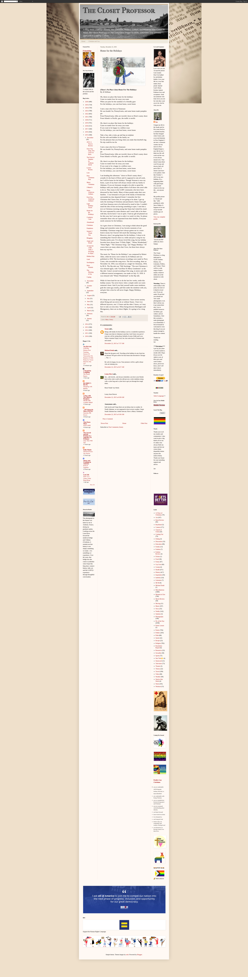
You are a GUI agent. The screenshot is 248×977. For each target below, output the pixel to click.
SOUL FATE (87, 425)
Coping (89, 277)
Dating (157, 539)
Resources (158, 650)
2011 (87, 333)
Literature (158, 580)
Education (158, 544)
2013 (87, 327)
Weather (158, 677)
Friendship (87, 51)
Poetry (111, 319)
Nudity (157, 611)
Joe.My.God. (87, 346)
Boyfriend (158, 524)
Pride (157, 635)
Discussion (158, 541)
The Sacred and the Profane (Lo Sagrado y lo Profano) (87, 436)
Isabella (157, 577)
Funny (157, 562)
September (90, 290)
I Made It (89, 187)
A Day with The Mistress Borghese (87, 397)
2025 (87, 105)
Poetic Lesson (159, 625)
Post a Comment (108, 419)
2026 (87, 101)
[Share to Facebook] (129, 317)
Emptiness (90, 228)
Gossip (157, 567)
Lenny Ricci (109, 374)
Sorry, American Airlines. (90, 192)
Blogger (139, 954)
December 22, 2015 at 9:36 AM (114, 414)
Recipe (157, 640)
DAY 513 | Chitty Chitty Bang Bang (87, 478)
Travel (157, 671)
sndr (127, 954)
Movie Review (160, 599)
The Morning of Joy (90, 272)
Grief (88, 259)
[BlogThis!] (125, 317)
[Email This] (123, 317)
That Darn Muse (86, 423)
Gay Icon (158, 564)
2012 (87, 330)
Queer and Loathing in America (87, 462)
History (157, 572)
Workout (158, 686)
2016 (87, 132)
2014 (87, 324)
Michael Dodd (109, 350)
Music (107, 319)
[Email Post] (119, 316)
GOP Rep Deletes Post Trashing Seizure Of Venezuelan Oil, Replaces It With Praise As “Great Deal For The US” (88, 355)
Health (157, 569)
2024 (87, 108)
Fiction (157, 556)
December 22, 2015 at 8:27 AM (114, 367)
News (157, 609)
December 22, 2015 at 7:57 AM (114, 343)
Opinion (158, 614)
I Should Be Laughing (87, 371)
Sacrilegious (90, 262)
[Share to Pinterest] (131, 317)
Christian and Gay (94, 41)
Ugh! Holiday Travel (90, 205)
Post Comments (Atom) (116, 427)
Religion (158, 643)
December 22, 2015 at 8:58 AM (114, 397)
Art (156, 517)
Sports (157, 655)
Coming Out (159, 534)
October (89, 286)
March (89, 310)
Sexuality (158, 653)
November (90, 281)
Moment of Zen (160, 594)
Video (157, 674)
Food (157, 559)
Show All (92, 484)
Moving (157, 603)
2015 (87, 135)
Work (157, 684)
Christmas (90, 225)
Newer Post (104, 423)
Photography (159, 616)
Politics (157, 633)
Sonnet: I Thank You (89, 233)
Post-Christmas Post (90, 177)
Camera (157, 527)
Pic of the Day (159, 621)
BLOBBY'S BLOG (87, 384)
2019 (87, 123)
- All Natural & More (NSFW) (88, 410)
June (88, 301)
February (90, 313)
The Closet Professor (119, 10)
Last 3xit (86, 474)
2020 (87, 120)
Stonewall (158, 661)
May (88, 304)
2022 (87, 114)
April (89, 307)
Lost (88, 173)
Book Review (159, 520)
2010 (87, 336)
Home (83, 41)
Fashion (157, 549)
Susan (107, 329)
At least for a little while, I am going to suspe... (90, 249)
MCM (157, 583)
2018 (87, 126)
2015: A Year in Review (90, 144)
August (89, 295)
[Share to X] (127, 317)
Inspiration (158, 575)
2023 (87, 111)
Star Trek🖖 (159, 658)
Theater (157, 666)
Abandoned (90, 222)
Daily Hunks (87, 450)
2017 (87, 129)
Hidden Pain (90, 256)
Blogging (89, 238)
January (89, 318)
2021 (87, 117)
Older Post (144, 423)
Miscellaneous (159, 590)
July (88, 298)
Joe (156, 122)
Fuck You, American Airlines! (90, 199)
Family (157, 547)
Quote (157, 638)
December (90, 137)
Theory (157, 669)
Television (158, 663)
